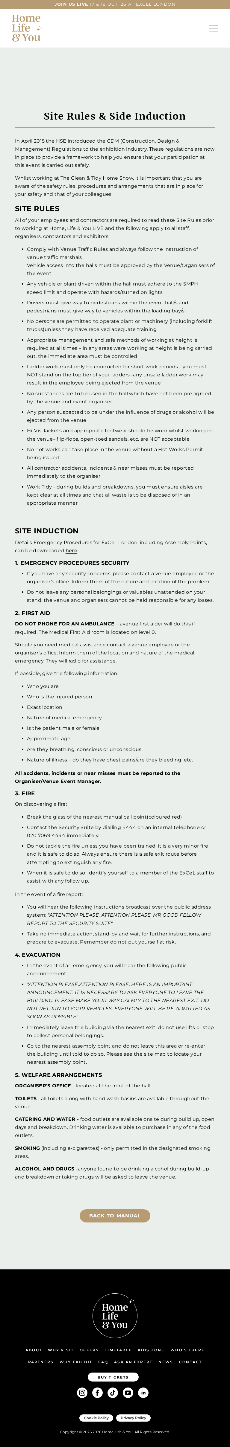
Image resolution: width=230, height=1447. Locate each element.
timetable (118, 1350)
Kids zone (151, 1350)
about (33, 1350)
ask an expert (133, 1362)
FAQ (103, 1362)
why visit (61, 1350)
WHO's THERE (187, 1350)
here (71, 550)
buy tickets (113, 1377)
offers (89, 1350)
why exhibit (76, 1362)
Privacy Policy (133, 1418)
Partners (41, 1362)
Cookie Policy (96, 1418)
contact (190, 1362)
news (165, 1362)
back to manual (115, 1216)
